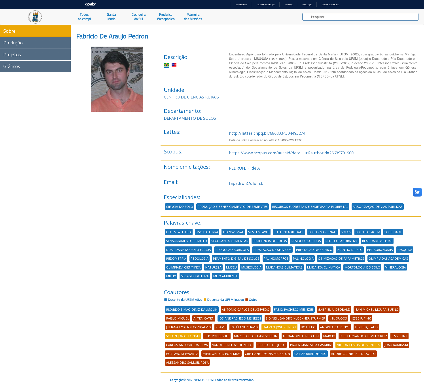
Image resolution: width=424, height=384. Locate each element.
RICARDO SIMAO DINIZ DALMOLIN (192, 309)
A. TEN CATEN (203, 318)
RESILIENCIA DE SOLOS (270, 241)
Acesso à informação (266, 5)
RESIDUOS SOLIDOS (306, 241)
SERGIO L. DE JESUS (271, 345)
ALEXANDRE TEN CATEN (301, 336)
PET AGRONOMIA (380, 250)
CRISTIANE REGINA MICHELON (267, 354)
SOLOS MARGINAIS (323, 232)
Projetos (12, 54)
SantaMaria (111, 16)
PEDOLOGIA (199, 258)
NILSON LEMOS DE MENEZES (358, 345)
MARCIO (329, 336)
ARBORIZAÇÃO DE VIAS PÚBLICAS (378, 206)
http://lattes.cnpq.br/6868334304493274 (267, 133)
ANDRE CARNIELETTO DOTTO (353, 354)
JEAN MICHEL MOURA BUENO (376, 309)
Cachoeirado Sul (139, 16)
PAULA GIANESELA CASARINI (311, 345)
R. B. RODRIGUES (216, 336)
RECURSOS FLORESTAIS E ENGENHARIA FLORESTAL (310, 206)
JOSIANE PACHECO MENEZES (240, 318)
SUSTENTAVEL (258, 232)
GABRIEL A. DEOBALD (334, 309)
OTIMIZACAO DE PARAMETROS (341, 258)
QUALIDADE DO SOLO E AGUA (188, 250)
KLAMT (221, 327)
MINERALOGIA (395, 267)
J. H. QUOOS (338, 318)
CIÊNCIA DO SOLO (179, 206)
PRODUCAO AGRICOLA (232, 250)
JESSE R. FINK (361, 318)
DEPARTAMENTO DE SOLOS (190, 118)
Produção (13, 42)
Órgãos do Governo (330, 5)
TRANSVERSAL (233, 232)
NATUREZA (213, 267)
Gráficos (11, 66)
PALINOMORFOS (276, 258)
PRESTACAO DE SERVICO (314, 250)
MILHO (171, 276)
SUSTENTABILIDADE (289, 232)
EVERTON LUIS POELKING (221, 354)
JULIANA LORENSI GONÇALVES (188, 327)
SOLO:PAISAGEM (368, 232)
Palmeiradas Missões (193, 16)
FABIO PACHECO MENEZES (294, 309)
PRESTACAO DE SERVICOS (272, 250)
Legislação (307, 5)
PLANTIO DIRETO (350, 250)
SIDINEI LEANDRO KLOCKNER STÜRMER (295, 318)
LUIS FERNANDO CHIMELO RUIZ (363, 336)
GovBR (90, 4)
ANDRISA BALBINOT (335, 327)
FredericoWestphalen (166, 16)
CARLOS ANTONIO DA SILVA (187, 345)
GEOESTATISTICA (178, 232)
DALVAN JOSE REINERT (279, 327)
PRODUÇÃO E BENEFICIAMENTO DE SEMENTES (232, 206)
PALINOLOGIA (303, 258)
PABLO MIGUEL (177, 318)
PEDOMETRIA (176, 258)
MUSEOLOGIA (251, 267)
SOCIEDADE (393, 232)
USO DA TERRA (207, 232)
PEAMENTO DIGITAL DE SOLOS (236, 258)
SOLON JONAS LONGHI (183, 336)
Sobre (9, 31)
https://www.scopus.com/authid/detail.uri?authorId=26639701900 (291, 152)
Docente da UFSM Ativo (184, 299)
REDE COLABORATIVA (341, 241)
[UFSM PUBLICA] (35, 17)
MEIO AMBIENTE (225, 276)
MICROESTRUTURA (195, 276)
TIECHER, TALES (366, 327)
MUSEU (231, 267)
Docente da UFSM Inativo (225, 299)
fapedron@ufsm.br (247, 183)
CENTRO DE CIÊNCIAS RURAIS (191, 97)
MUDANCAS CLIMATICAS (284, 267)
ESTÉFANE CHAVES (244, 327)
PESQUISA (404, 250)
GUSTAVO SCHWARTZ (182, 354)
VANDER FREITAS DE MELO (232, 345)
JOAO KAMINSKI (396, 345)
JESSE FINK (399, 336)
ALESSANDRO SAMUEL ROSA (187, 362)
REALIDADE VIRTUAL (377, 241)
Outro (252, 299)
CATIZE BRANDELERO (310, 354)
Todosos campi (84, 16)
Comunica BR (241, 5)
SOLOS (346, 232)
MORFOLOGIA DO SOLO (362, 267)
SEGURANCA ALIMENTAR (229, 241)
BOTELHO (308, 327)
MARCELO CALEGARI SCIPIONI (256, 336)
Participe (289, 5)
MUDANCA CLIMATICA (323, 267)
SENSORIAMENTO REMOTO (186, 241)
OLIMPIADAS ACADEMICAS (388, 258)
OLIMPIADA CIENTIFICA (183, 267)
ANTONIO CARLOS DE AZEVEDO (245, 309)
